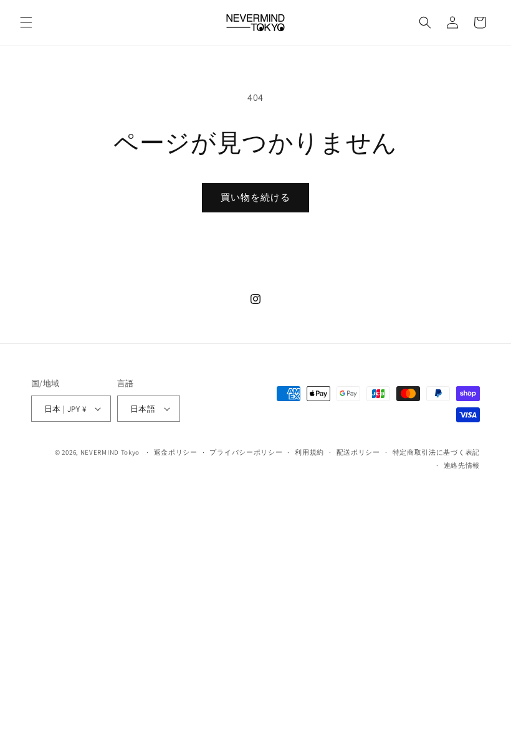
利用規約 (309, 452)
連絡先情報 (462, 465)
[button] (26, 22)
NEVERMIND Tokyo (110, 452)
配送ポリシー (358, 452)
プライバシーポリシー (245, 452)
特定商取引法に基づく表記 (436, 452)
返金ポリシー (176, 452)
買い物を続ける (255, 197)
